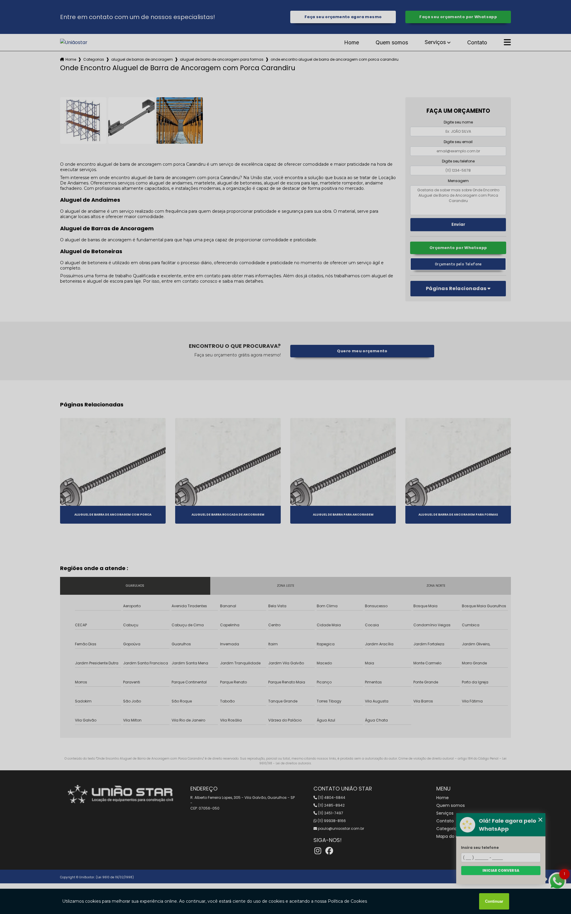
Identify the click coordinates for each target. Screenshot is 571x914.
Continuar (494, 901)
